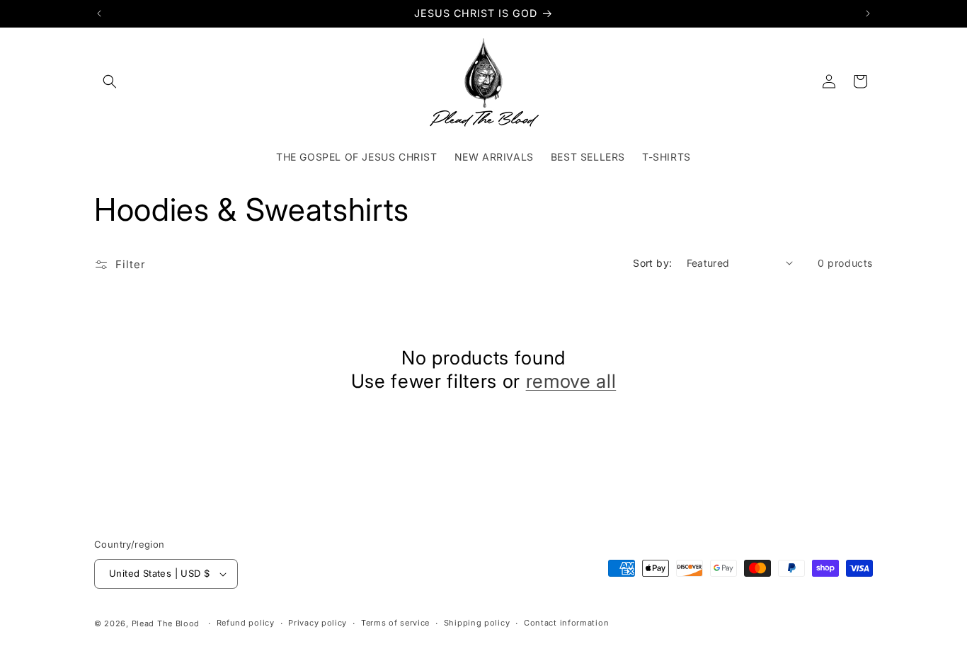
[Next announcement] (867, 13)
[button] (109, 81)
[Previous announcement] (99, 13)
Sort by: (652, 263)
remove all (571, 380)
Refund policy (246, 623)
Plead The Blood (166, 623)
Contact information (566, 623)
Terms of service (395, 623)
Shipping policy (477, 623)
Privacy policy (317, 623)
